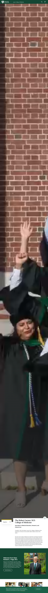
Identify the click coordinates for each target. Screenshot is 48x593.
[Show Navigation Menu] (45, 2)
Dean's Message (8, 570)
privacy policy (23, 590)
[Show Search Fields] (42, 2)
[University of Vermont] (5, 3)
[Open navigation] (10, 522)
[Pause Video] (44, 518)
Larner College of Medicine (18, 2)
